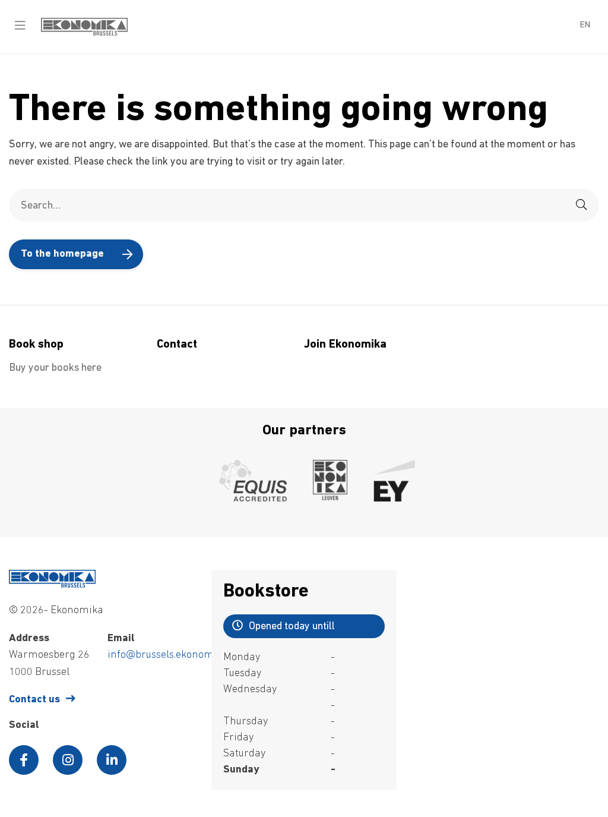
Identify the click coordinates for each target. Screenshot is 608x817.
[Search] (581, 205)
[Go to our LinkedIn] (111, 760)
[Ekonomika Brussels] (84, 33)
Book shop (36, 345)
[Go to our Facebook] (24, 760)
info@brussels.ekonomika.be (174, 655)
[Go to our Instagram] (68, 760)
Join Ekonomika (345, 345)
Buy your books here (55, 368)
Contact (177, 345)
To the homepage (62, 254)
